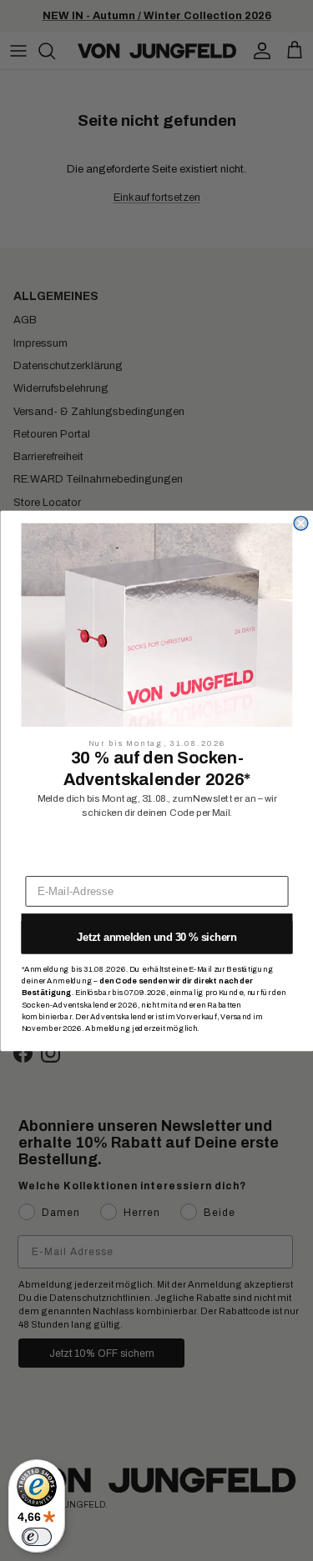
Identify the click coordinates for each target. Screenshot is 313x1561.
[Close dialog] (301, 523)
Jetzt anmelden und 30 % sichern (157, 937)
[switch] (37, 1537)
